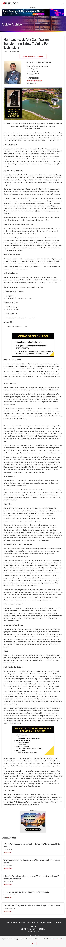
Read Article (8, 852)
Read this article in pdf (33, 56)
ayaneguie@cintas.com (34, 81)
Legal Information (46, 922)
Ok (33, 943)
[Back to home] (10, 3)
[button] (62, 3)
